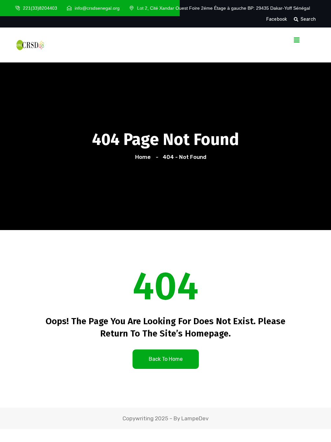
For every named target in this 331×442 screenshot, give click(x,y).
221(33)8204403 (40, 8)
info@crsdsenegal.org (97, 8)
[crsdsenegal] (29, 44)
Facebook (276, 19)
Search (308, 19)
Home (144, 157)
